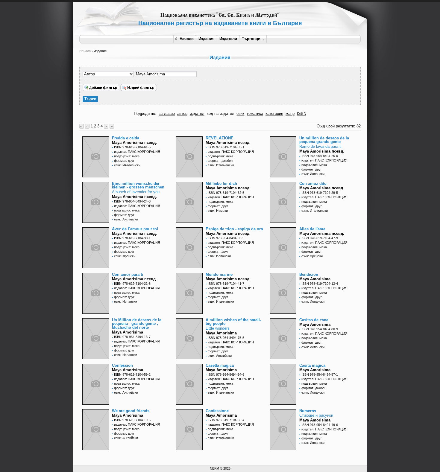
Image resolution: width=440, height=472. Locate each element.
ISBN (301, 113)
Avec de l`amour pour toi (135, 229)
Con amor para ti (127, 274)
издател (197, 113)
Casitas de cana (313, 320)
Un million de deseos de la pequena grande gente (324, 140)
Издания (206, 38)
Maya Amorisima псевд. (134, 142)
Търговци (251, 38)
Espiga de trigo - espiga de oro (234, 229)
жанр (290, 113)
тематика (255, 113)
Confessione (217, 411)
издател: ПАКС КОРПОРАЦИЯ (137, 151)
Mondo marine (219, 274)
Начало (187, 38)
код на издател (220, 113)
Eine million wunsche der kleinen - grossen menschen (138, 185)
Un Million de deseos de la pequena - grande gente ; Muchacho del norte (136, 324)
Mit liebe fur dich (221, 183)
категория (274, 113)
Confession (122, 365)
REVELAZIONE (219, 138)
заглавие (167, 113)
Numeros (307, 411)
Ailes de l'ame (312, 229)
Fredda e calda (125, 138)
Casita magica (312, 365)
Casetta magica (220, 365)
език (240, 113)
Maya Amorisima (314, 279)
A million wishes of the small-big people (233, 322)
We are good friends (130, 411)
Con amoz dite (312, 183)
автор (182, 113)
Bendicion (308, 274)
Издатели (228, 38)
